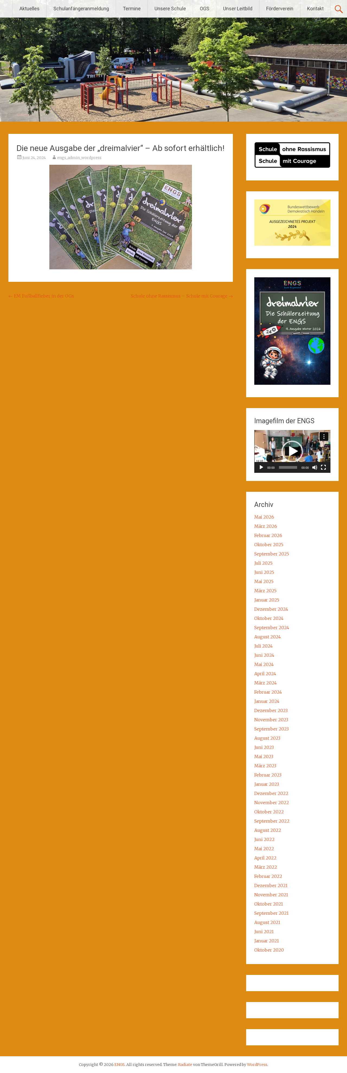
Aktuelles (30, 8)
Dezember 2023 (271, 710)
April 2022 (265, 858)
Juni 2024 (264, 655)
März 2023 (265, 765)
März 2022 (265, 867)
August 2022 (267, 830)
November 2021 (271, 894)
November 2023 (271, 719)
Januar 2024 (266, 701)
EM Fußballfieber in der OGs (41, 296)
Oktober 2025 (268, 544)
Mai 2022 (264, 848)
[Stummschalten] (314, 467)
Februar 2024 (268, 692)
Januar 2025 (266, 600)
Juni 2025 (264, 572)
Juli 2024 (263, 646)
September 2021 (271, 913)
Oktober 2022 (269, 812)
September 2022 (272, 821)
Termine (132, 8)
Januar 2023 (266, 784)
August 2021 (267, 922)
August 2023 (267, 738)
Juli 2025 (263, 563)
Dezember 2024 (271, 609)
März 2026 (265, 526)
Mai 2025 (264, 581)
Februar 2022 (268, 876)
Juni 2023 (264, 747)
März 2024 (265, 683)
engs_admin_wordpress (79, 157)
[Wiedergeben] (261, 467)
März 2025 (265, 590)
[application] (292, 451)
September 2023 (271, 729)
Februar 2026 (268, 535)
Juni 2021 (264, 931)
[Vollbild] (323, 467)
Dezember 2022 (271, 793)
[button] (292, 451)
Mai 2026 (264, 517)
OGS (204, 8)
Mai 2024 (264, 664)
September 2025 (271, 554)
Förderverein (279, 8)
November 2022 (271, 802)
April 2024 (265, 673)
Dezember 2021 (271, 885)
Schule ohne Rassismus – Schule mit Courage (182, 296)
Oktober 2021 (268, 904)
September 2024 (271, 627)
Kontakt (315, 8)
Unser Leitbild (237, 8)
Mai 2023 (263, 756)
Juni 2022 (264, 839)
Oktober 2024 (269, 618)
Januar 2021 (266, 940)
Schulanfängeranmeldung (81, 8)
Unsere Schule (170, 8)
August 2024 (267, 636)
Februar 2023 (267, 775)
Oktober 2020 (269, 950)
